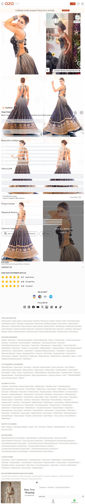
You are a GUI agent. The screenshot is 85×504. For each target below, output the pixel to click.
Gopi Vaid (6, 112)
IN (83, 496)
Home (3, 264)
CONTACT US (6, 267)
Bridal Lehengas (24, 264)
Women (8, 264)
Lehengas (15, 264)
